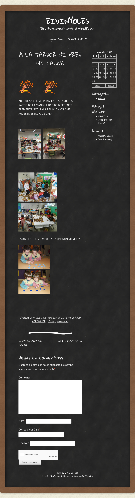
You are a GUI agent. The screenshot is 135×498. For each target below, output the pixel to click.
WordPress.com (105, 136)
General (101, 98)
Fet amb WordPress (67, 473)
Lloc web (23, 443)
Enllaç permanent (58, 321)
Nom (21, 420)
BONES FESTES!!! (70, 341)
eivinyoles (67, 21)
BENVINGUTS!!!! (77, 38)
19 (104, 73)
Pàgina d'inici (55, 38)
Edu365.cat (103, 116)
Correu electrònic (29, 429)
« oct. (97, 85)
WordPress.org (105, 139)
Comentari (24, 377)
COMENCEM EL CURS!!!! (30, 343)
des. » (111, 85)
